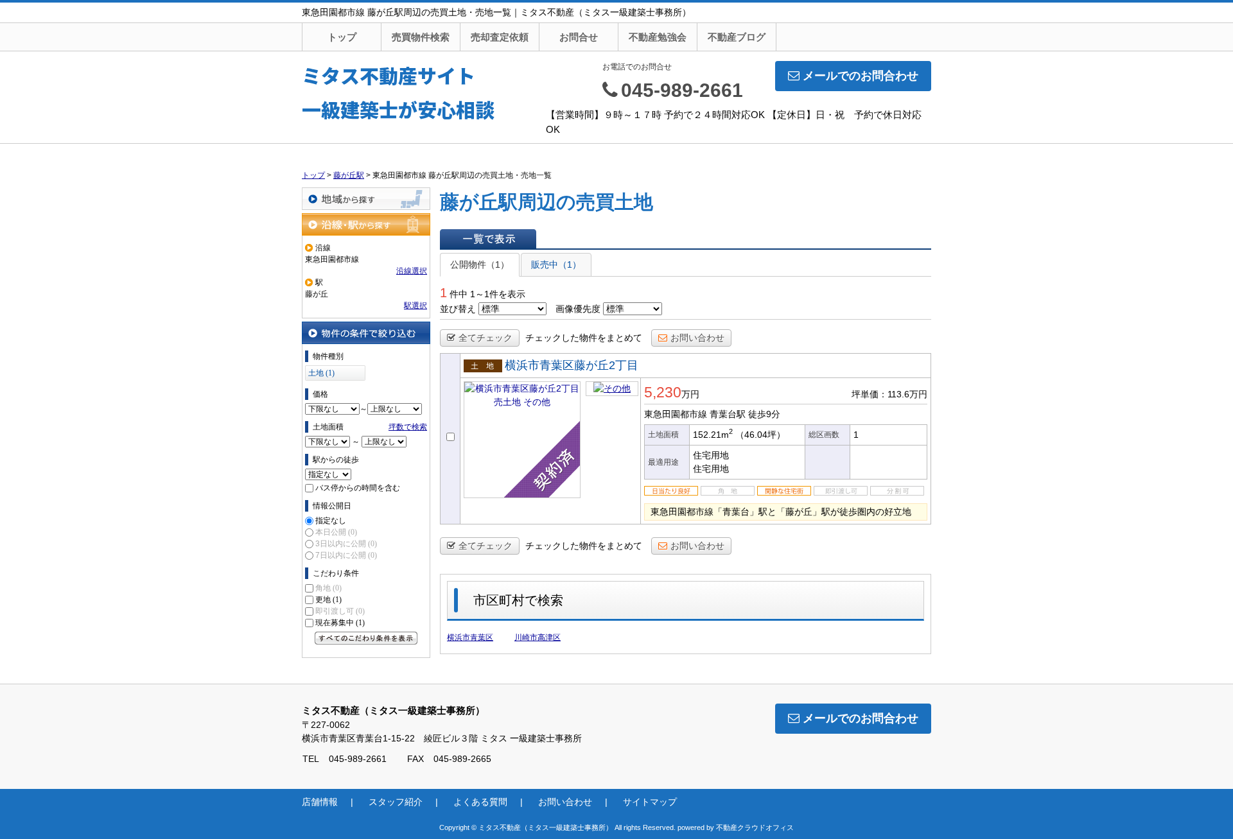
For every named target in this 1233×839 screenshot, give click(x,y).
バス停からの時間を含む (357, 487)
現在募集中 (340, 622)
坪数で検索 (408, 426)
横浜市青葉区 (470, 637)
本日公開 (336, 532)
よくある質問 (480, 802)
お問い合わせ (697, 338)
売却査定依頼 (500, 36)
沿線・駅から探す (366, 224)
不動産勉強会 (657, 36)
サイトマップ (650, 802)
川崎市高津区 (537, 637)
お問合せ (578, 36)
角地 (328, 588)
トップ (342, 36)
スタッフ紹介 (396, 802)
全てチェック (485, 338)
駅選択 (415, 305)
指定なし (330, 520)
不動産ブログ (736, 36)
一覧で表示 (488, 238)
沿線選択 (411, 270)
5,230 (662, 392)
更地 (328, 599)
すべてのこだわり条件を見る (366, 638)
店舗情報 (320, 802)
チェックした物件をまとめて (583, 338)
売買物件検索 (421, 36)
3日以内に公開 (346, 543)
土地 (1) (321, 372)
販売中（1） (556, 264)
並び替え (458, 309)
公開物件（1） (479, 264)
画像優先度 (577, 309)
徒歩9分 (764, 414)
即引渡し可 (340, 611)
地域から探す (366, 198)
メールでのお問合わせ (860, 75)
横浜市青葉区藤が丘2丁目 (571, 365)
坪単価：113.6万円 (889, 394)
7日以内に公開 (346, 555)
